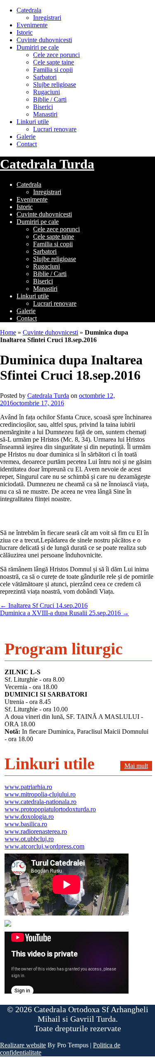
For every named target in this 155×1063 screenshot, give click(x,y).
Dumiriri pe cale (38, 47)
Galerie (26, 136)
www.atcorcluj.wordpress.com (44, 846)
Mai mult (136, 765)
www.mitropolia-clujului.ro (40, 794)
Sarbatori (45, 77)
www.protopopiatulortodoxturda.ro (50, 809)
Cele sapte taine (53, 62)
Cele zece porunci (56, 54)
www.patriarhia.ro (28, 786)
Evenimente (32, 25)
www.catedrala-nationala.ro (40, 801)
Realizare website (23, 1045)
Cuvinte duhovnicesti (44, 39)
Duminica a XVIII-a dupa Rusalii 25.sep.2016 (64, 612)
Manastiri (45, 114)
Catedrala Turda (47, 164)
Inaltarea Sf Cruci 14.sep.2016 (44, 605)
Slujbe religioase (54, 84)
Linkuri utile (33, 121)
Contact (27, 143)
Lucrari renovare (54, 129)
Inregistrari (47, 17)
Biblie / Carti (50, 99)
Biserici (43, 106)
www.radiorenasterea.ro (36, 831)
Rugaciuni (46, 91)
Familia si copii (53, 69)
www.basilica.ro (26, 824)
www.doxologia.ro (29, 816)
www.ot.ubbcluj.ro (29, 838)
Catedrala (29, 10)
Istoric (25, 32)
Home (8, 332)
